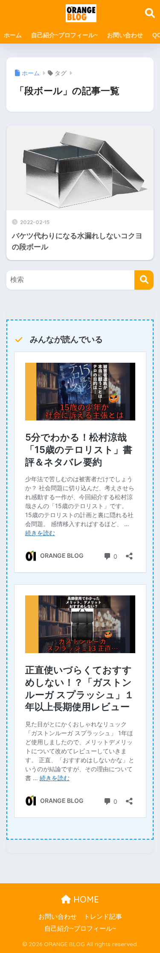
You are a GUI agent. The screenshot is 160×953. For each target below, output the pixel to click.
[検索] (144, 280)
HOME (85, 899)
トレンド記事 (103, 916)
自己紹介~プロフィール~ (64, 35)
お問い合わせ (125, 35)
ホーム (13, 35)
